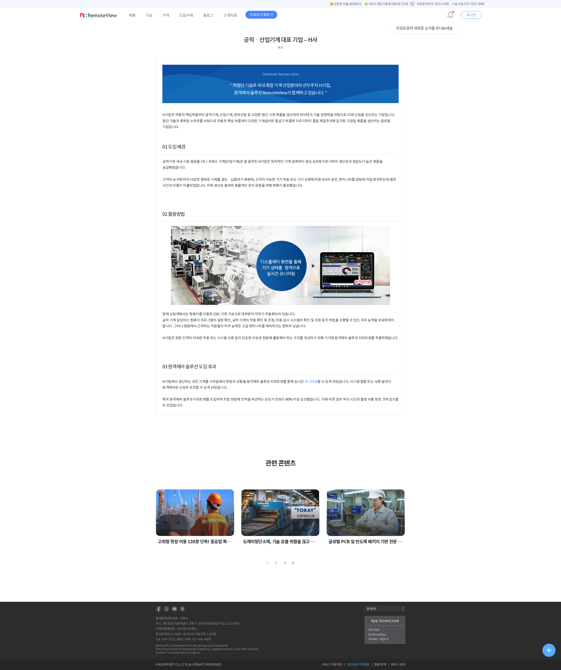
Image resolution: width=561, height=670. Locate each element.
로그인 (471, 15)
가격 (165, 15)
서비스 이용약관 (332, 664)
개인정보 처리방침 (358, 664)
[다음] (293, 563)
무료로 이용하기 (261, 15)
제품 (132, 15)
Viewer (373, 639)
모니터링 (311, 381)
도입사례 (186, 15)
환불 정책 (380, 664)
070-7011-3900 (474, 4)
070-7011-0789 (438, 4)
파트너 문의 (398, 664)
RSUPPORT (166, 664)
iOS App (373, 630)
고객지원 (230, 15)
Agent (384, 639)
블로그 (208, 15)
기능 (149, 15)
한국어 (371, 609)
